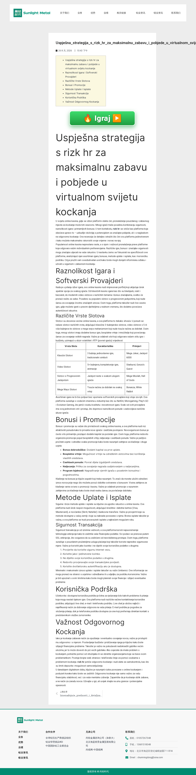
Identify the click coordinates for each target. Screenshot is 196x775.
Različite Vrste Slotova (77, 80)
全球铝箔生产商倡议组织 (58, 738)
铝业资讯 (140, 12)
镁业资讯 (158, 12)
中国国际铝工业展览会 (57, 745)
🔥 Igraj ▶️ (102, 118)
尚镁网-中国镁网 (94, 749)
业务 (80, 12)
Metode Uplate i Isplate (78, 89)
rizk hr (116, 228)
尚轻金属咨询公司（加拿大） (101, 738)
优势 (93, 12)
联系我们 (176, 12)
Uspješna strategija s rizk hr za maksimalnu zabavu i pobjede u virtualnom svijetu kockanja (82, 64)
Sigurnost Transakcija (77, 93)
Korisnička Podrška (75, 97)
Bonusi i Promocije (75, 85)
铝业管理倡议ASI (54, 742)
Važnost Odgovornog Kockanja (82, 101)
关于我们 (64, 12)
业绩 (106, 12)
